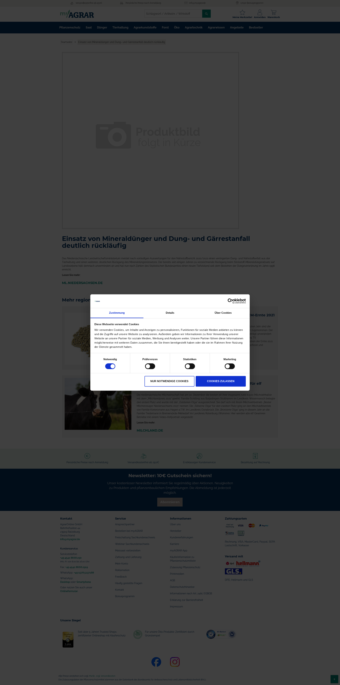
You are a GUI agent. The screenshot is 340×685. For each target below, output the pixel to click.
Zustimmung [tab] (117, 312)
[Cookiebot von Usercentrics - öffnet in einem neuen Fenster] (230, 301)
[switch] (150, 367)
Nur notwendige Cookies (169, 381)
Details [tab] (170, 312)
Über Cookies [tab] (223, 312)
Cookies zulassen (220, 381)
